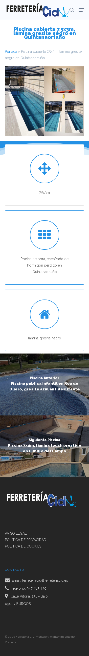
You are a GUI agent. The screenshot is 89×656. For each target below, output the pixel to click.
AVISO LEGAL (16, 533)
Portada (11, 52)
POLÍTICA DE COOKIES (23, 546)
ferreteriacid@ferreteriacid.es (45, 580)
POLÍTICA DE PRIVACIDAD (25, 540)
